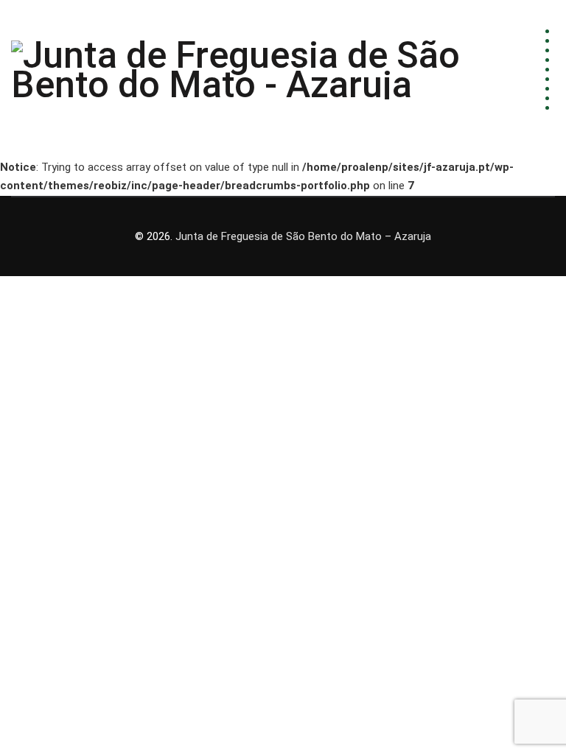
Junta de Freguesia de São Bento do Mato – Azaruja (303, 236)
